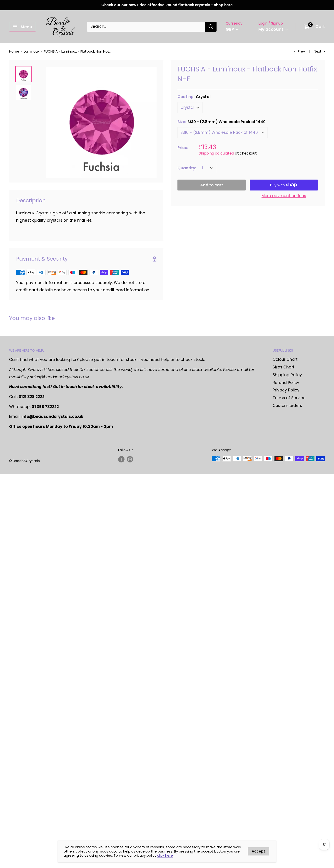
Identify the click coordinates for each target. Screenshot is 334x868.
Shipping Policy (287, 375)
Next (318, 51)
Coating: (194, 96)
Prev (301, 51)
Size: (221, 121)
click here (165, 855)
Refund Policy (286, 382)
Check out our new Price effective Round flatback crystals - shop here (167, 5)
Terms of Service (289, 398)
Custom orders (287, 405)
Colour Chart (285, 359)
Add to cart (211, 185)
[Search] (211, 27)
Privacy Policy (286, 390)
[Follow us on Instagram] (130, 459)
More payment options (284, 195)
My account (271, 29)
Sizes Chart (283, 367)
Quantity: (186, 167)
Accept (258, 851)
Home (14, 51)
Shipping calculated (216, 153)
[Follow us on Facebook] (121, 459)
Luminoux (31, 51)
